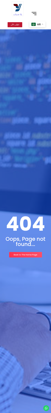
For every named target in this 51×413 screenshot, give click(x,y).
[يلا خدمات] (17, 7)
